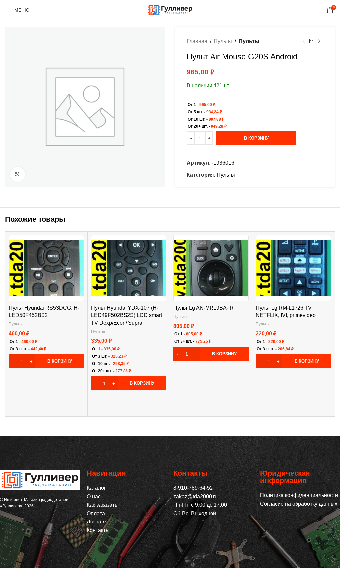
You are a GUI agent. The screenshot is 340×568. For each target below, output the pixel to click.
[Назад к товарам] (311, 41)
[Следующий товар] (319, 41)
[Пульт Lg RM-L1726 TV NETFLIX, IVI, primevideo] (293, 268)
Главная (197, 41)
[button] (46, 361)
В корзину (256, 138)
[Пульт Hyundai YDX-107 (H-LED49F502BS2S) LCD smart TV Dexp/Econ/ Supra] (128, 268)
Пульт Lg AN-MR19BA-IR (203, 308)
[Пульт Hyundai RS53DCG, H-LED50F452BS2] (46, 268)
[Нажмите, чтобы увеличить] (17, 174)
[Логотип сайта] (170, 9)
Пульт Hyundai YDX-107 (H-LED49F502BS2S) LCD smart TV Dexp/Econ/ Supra (126, 315)
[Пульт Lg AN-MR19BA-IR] (211, 268)
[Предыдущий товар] (303, 41)
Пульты (223, 41)
